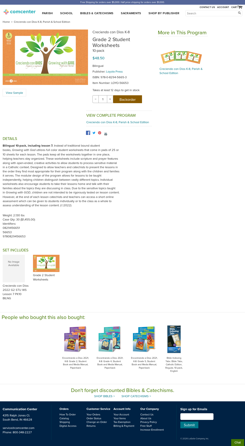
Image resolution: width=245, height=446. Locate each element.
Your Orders (93, 414)
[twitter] (94, 133)
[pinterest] (100, 133)
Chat (237, 442)
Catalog (64, 418)
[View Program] (183, 52)
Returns (91, 426)
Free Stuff (146, 426)
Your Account (121, 414)
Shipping (65, 422)
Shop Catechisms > (136, 396)
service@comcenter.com (18, 428)
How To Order (68, 414)
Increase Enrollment (152, 429)
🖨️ (106, 134)
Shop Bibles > (104, 396)
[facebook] (88, 133)
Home (6, 22)
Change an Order (96, 422)
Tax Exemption (122, 422)
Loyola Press (114, 71)
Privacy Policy (148, 422)
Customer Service (98, 409)
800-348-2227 (22, 432)
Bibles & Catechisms (97, 13)
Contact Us (207, 7)
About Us (145, 418)
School (66, 13)
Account (223, 7)
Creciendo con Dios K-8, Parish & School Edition (42, 22)
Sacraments (131, 13)
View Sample (14, 93)
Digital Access (68, 426)
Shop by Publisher (163, 13)
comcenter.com (19, 11)
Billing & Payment (124, 426)
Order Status (93, 418)
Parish (47, 13)
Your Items (120, 418)
